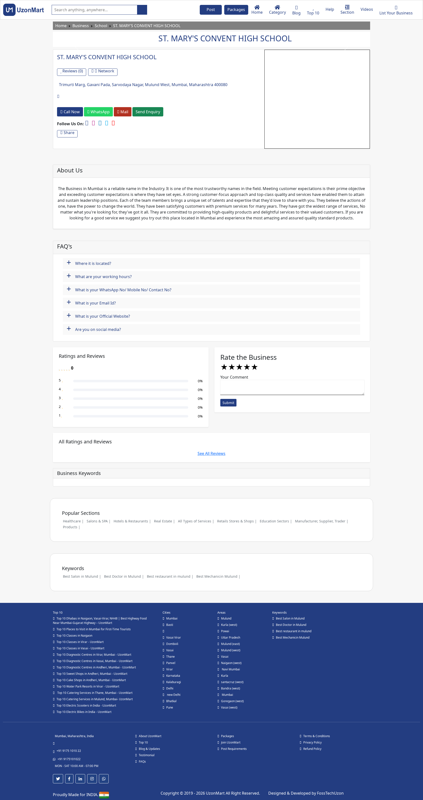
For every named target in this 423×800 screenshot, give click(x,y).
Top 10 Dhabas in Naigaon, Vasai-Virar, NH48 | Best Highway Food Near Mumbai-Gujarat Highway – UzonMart (100, 620)
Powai (225, 631)
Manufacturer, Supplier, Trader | (321, 521)
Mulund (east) (230, 644)
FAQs (142, 761)
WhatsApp (100, 111)
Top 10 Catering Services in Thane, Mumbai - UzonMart (94, 693)
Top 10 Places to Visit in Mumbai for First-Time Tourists (94, 629)
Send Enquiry (148, 111)
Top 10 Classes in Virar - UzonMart (80, 642)
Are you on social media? (94, 329)
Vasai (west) (229, 707)
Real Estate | (164, 521)
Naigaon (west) (231, 663)
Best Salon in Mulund (290, 618)
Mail (123, 111)
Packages (236, 9)
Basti (169, 625)
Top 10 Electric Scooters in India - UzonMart (86, 705)
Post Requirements (234, 749)
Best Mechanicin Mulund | (218, 576)
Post (211, 9)
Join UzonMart (230, 742)
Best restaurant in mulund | (170, 576)
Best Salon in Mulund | (82, 576)
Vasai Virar (173, 637)
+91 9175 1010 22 (69, 751)
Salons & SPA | (99, 521)
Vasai (170, 650)
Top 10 (143, 742)
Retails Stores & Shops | (237, 521)
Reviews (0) (72, 71)
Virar (169, 669)
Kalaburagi (173, 682)
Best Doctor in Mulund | (124, 576)
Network (105, 71)
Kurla (224, 676)
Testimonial (146, 755)
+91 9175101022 (69, 759)
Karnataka (173, 676)
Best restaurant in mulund (293, 631)
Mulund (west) (230, 650)
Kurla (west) (229, 625)
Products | (71, 527)
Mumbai (171, 618)
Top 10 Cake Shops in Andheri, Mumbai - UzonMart (91, 680)
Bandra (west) (230, 688)
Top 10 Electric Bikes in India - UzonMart (84, 712)
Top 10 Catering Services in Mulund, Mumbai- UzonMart (95, 699)
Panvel (170, 663)
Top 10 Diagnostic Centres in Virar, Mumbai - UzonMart (94, 655)
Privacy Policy (312, 742)
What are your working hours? (99, 276)
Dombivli (172, 644)
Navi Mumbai (230, 669)
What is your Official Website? (98, 315)
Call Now (71, 111)
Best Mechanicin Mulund (292, 637)
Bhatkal (171, 701)
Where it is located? (89, 263)
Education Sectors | (276, 521)
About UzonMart (150, 736)
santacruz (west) (232, 682)
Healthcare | (73, 521)
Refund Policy (312, 749)
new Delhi (173, 695)
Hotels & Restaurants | (132, 521)
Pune (169, 707)
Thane (170, 656)
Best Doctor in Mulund (291, 625)
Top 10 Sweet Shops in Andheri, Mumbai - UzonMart (92, 674)
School (101, 25)
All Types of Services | (196, 521)
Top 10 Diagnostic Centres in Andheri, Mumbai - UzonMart (96, 667)
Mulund (226, 618)
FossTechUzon (330, 793)
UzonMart (216, 793)
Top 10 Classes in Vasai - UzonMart (80, 648)
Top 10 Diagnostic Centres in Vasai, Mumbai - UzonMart (94, 661)
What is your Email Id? (91, 302)
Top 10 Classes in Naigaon (74, 635)
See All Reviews (211, 453)
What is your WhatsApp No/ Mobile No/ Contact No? (119, 289)
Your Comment (234, 377)
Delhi (169, 688)
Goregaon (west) (232, 701)
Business (80, 25)
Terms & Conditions (316, 736)
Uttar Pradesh (230, 637)
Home (61, 25)
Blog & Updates (149, 749)
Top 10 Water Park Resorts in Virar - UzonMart (88, 686)
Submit (228, 402)
